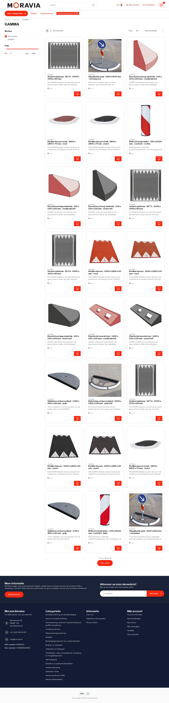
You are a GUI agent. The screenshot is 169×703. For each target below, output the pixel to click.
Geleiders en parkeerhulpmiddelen (59, 663)
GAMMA (25, 20)
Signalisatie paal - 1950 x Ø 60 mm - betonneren (104, 78)
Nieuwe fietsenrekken (54, 679)
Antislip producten (53, 629)
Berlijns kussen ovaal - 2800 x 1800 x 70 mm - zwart (102, 142)
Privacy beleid (91, 622)
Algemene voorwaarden (95, 618)
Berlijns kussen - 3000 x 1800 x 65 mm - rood (104, 272)
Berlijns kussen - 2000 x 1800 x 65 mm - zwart (104, 467)
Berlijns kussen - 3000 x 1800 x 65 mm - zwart (64, 467)
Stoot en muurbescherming (56, 618)
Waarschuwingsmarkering (56, 633)
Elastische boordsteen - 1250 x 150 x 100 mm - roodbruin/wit (103, 337)
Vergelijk (130, 630)
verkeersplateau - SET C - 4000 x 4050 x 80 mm (145, 207)
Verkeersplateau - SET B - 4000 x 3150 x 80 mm (63, 272)
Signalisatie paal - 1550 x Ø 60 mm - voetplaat (145, 532)
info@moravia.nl (16, 639)
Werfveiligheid (51, 659)
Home (7, 20)
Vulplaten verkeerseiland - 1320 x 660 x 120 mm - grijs (63, 402)
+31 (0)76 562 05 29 (18, 632)
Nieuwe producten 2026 (67, 13)
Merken (33, 13)
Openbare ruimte (52, 671)
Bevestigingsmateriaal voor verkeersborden (63, 641)
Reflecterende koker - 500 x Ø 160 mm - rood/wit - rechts (145, 142)
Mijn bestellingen (134, 618)
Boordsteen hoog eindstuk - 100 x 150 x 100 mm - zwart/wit (104, 207)
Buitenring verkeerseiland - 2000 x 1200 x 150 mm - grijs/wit (104, 402)
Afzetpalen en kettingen (55, 649)
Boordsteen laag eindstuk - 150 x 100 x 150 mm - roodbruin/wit (63, 207)
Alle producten (133, 634)
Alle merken (12, 36)
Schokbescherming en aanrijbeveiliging (61, 614)
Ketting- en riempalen (54, 645)
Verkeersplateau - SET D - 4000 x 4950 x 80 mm (63, 78)
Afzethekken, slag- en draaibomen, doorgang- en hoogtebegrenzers (64, 654)
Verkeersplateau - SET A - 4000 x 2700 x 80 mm (145, 402)
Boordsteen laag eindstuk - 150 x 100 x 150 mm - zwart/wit (63, 337)
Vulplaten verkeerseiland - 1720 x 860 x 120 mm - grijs (63, 532)
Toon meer (104, 563)
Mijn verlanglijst (133, 626)
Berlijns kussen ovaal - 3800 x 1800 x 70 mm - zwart (143, 467)
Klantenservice (46, 13)
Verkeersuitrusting (53, 667)
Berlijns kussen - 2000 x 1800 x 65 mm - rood (145, 272)
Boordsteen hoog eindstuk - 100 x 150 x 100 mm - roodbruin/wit (145, 78)
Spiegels (49, 637)
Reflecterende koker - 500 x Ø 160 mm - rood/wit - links (104, 532)
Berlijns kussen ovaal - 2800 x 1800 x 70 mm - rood (61, 142)
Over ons (90, 614)
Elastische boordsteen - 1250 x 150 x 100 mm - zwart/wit (144, 337)
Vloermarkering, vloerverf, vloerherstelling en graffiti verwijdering (63, 623)
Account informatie (134, 614)
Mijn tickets (131, 622)
